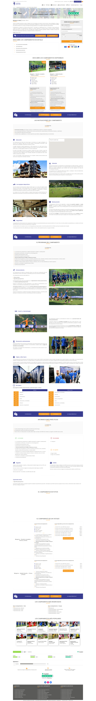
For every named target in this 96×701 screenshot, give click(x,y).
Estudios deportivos (75, 4)
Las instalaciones (19, 46)
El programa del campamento (21, 48)
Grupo (81, 4)
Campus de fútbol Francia (19, 692)
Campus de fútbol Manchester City (43, 689)
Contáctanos (66, 1)
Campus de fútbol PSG (41, 691)
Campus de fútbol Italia (18, 696)
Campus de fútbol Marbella (42, 698)
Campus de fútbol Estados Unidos (20, 694)
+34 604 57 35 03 (78, 1)
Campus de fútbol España (19, 693)
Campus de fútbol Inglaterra (19, 691)
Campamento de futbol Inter (21, 7)
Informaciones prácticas (20, 50)
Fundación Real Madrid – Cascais (54, 613)
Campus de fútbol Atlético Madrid (43, 692)
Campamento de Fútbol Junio (66, 696)
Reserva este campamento (68, 538)
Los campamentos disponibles (21, 44)
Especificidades (62, 4)
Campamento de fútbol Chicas (66, 692)
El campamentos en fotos (21, 52)
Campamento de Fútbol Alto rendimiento (68, 697)
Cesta (72, 1)
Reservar (72, 41)
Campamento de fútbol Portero (66, 691)
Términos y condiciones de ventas (28, 700)
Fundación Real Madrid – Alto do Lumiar (55, 611)
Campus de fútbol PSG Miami (42, 693)
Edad (69, 4)
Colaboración (70, 700)
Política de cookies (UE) (51, 700)
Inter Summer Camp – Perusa (18, 609)
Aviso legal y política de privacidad (41, 700)
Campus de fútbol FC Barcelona (43, 697)
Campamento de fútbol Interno (66, 693)
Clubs (48, 4)
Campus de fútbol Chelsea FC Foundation (45, 694)
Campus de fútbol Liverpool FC (43, 696)
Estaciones (54, 4)
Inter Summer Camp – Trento (18, 610)
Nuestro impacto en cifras (59, 1)
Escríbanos (53, 35)
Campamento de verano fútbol (20, 689)
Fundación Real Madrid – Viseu (54, 610)
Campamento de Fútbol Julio (66, 694)
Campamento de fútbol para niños (67, 689)
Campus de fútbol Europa (19, 697)
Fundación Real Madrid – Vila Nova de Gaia (56, 609)
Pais (44, 4)
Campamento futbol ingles (65, 698)
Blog (69, 1)
